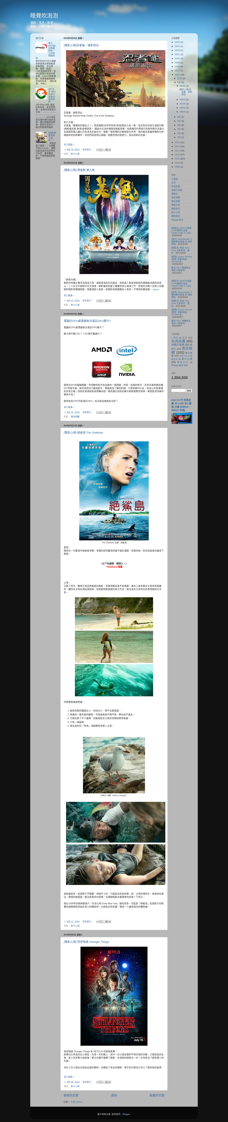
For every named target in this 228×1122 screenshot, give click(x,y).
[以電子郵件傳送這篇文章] (97, 149)
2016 (177, 75)
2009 (177, 167)
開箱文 (174, 194)
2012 (177, 154)
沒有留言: (87, 149)
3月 (179, 129)
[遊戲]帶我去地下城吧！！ (52, 137)
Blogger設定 (177, 220)
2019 (177, 62)
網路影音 (175, 209)
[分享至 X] (103, 149)
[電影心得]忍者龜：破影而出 (81, 45)
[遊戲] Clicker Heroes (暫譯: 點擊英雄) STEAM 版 (181, 259)
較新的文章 (71, 1095)
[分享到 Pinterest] (109, 149)
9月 (179, 82)
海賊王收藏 (176, 190)
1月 (179, 137)
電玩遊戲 (175, 201)
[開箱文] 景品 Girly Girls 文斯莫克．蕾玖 (180, 250)
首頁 (114, 1095)
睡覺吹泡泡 (44, 16)
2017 (177, 70)
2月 (179, 133)
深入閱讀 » (69, 144)
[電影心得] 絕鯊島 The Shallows (83, 432)
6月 (179, 117)
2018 (177, 66)
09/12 (183, 108)
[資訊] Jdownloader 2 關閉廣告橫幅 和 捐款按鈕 (181, 241)
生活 (173, 183)
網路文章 (175, 205)
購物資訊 (175, 216)
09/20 (183, 99)
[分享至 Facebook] (106, 149)
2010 (177, 163)
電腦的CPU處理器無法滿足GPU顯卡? (87, 320)
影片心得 (75, 154)
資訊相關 (75, 416)
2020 (177, 58)
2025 (177, 42)
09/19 (183, 104)
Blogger (126, 1114)
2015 (177, 142)
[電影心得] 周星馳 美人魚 (79, 170)
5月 (179, 121)
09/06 (183, 112)
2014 (177, 146)
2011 (177, 159)
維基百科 (156, 289)
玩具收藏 (175, 186)
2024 (177, 46)
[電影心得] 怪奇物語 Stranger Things (86, 941)
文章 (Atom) (76, 1102)
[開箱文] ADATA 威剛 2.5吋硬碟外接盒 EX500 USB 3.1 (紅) (181, 230)
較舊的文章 (157, 1095)
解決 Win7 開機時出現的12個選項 (181, 269)
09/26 (183, 86)
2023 (177, 50)
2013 (177, 150)
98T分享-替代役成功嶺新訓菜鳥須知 (52, 95)
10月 (180, 78)
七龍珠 (174, 179)
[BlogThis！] (100, 149)
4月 (179, 125)
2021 (177, 54)
